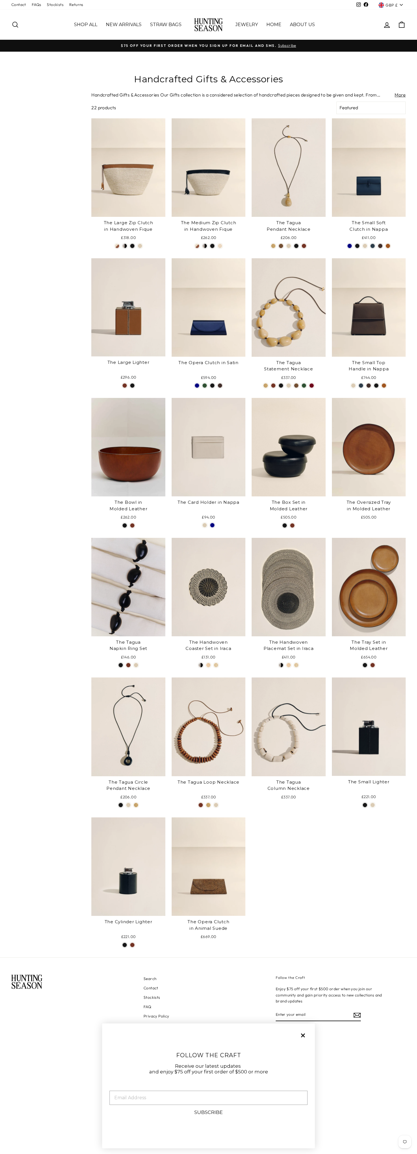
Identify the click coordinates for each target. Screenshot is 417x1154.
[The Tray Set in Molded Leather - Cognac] (372, 665)
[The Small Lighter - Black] (365, 805)
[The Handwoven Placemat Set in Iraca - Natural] (296, 665)
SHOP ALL (85, 24)
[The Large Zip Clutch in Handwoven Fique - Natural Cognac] (117, 246)
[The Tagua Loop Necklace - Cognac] (200, 805)
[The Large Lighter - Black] (132, 385)
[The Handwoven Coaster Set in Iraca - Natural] (216, 665)
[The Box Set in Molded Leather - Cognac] (292, 525)
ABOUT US (302, 24)
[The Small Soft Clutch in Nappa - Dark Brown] (380, 246)
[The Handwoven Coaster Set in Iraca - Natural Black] (200, 665)
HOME (273, 24)
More (400, 95)
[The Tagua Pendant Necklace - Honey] (273, 246)
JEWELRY (246, 24)
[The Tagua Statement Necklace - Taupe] (296, 385)
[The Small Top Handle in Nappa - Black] (376, 385)
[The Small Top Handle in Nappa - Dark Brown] (368, 385)
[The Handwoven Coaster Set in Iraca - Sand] (208, 665)
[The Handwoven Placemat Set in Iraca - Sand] (288, 665)
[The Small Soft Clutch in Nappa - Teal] (372, 246)
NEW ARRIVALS (124, 24)
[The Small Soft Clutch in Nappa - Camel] (388, 246)
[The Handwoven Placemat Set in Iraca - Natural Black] (281, 665)
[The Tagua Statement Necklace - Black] (281, 385)
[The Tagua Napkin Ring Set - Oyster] (136, 665)
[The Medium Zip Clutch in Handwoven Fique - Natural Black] (204, 246)
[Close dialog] (303, 1035)
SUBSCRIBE (208, 1112)
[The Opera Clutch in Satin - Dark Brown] (220, 385)
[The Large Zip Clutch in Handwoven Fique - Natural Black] (124, 246)
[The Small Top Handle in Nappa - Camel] (384, 385)
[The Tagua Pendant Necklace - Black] (296, 246)
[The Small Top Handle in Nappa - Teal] (361, 385)
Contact (18, 4)
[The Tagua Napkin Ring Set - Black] (120, 665)
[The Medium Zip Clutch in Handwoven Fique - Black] (212, 246)
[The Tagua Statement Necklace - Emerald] (304, 385)
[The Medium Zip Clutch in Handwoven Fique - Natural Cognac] (197, 246)
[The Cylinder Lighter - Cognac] (132, 945)
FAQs (36, 4)
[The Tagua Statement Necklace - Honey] (265, 385)
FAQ (147, 1006)
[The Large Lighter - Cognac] (124, 385)
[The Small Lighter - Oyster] (372, 805)
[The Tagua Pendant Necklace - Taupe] (281, 246)
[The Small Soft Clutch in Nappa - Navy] (349, 246)
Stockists (55, 4)
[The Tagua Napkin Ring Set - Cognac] (128, 665)
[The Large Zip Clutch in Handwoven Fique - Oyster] (140, 246)
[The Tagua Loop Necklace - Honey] (208, 805)
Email (116, 1086)
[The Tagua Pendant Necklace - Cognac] (304, 246)
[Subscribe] (357, 1015)
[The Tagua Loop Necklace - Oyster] (216, 805)
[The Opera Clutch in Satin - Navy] (197, 385)
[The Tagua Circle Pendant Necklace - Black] (120, 805)
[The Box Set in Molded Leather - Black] (284, 525)
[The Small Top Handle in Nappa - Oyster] (353, 385)
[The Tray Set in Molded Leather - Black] (365, 665)
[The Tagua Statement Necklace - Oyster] (288, 385)
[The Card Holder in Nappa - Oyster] (204, 525)
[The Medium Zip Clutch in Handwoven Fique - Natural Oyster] (220, 246)
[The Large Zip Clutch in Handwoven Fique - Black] (132, 246)
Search (150, 978)
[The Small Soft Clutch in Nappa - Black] (357, 246)
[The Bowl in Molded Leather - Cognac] (132, 525)
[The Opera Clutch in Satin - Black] (212, 385)
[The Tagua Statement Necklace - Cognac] (273, 385)
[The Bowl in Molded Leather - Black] (124, 525)
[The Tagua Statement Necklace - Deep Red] (311, 385)
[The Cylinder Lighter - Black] (124, 945)
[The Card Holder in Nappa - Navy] (212, 525)
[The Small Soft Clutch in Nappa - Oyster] (365, 246)
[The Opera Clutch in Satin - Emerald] (204, 385)
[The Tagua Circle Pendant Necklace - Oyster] (128, 805)
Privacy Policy (156, 1016)
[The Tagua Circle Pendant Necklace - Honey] (136, 805)
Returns (76, 4)
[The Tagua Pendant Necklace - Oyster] (288, 246)
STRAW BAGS (166, 24)
